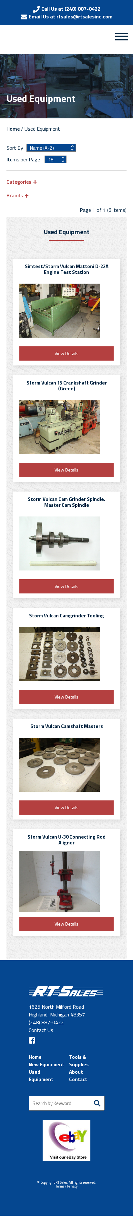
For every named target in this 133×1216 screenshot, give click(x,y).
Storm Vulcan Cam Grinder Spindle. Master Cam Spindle (66, 502)
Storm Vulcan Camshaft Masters (66, 726)
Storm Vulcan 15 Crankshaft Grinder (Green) (66, 385)
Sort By (14, 148)
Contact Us (41, 1030)
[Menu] (121, 36)
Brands (14, 195)
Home (13, 129)
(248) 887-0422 (46, 1022)
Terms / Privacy (66, 1186)
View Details (66, 353)
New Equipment (46, 1064)
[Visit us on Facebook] (32, 1040)
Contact (78, 1079)
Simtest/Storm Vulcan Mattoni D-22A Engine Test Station (66, 269)
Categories (18, 181)
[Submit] (97, 1103)
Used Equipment (41, 1075)
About (76, 1072)
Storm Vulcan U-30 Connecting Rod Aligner (66, 839)
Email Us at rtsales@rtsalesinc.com (71, 16)
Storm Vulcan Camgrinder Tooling (66, 615)
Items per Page (23, 159)
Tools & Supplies (79, 1060)
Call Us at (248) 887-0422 (70, 9)
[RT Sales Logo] (41, 40)
